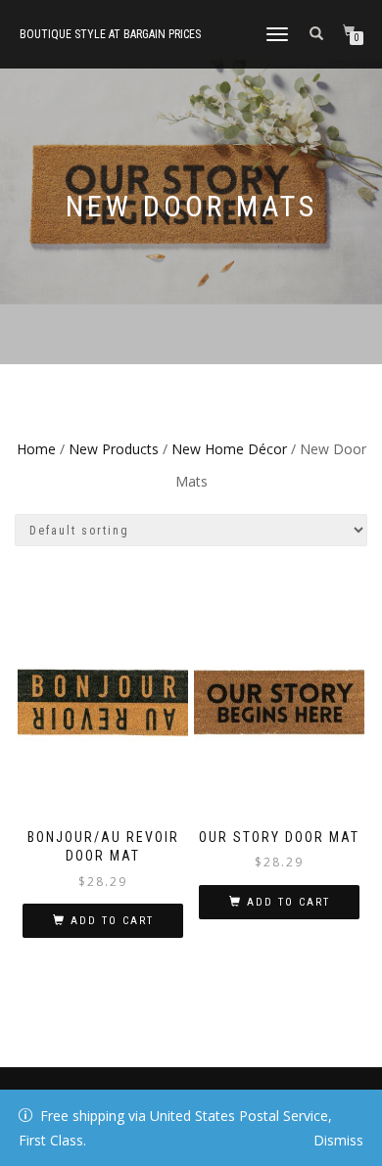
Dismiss (338, 1140)
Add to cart (112, 920)
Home (36, 449)
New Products (114, 449)
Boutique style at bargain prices (110, 34)
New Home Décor (229, 449)
